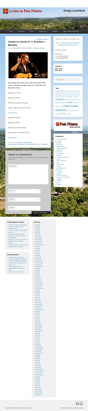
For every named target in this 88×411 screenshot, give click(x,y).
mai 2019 (37, 382)
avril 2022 (37, 319)
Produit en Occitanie (62, 175)
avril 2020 (37, 362)
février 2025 (38, 257)
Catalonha (62, 93)
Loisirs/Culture (20, 144)
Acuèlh (11, 31)
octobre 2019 (38, 373)
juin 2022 (37, 315)
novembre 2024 (39, 262)
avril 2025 (37, 253)
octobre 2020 (38, 351)
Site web (11, 207)
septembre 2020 (39, 353)
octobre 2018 (38, 394)
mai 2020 (37, 360)
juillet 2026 (37, 226)
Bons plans (59, 144)
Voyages (59, 184)
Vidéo (58, 182)
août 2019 (37, 376)
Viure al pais (67, 113)
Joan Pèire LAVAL (27, 48)
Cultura (74, 93)
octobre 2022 (38, 308)
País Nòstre (21, 31)
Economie (59, 151)
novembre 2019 (39, 371)
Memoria (59, 166)
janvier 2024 (38, 281)
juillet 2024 (37, 270)
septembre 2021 (39, 331)
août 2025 (37, 246)
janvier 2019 (38, 389)
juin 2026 (37, 228)
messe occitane (77, 99)
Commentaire (12, 166)
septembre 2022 (39, 310)
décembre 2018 (39, 391)
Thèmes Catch (79, 408)
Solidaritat (59, 179)
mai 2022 (37, 317)
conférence (70, 93)
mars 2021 (37, 342)
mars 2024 (37, 277)
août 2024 (37, 268)
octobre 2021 (38, 329)
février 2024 (38, 279)
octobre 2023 (38, 286)
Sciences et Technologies (63, 177)
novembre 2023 (39, 284)
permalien (44, 144)
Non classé (59, 170)
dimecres (78, 93)
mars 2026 (37, 234)
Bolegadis (63, 91)
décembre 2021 (39, 326)
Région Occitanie (75, 110)
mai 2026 (37, 230)
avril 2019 (37, 384)
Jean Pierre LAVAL (68, 96)
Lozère (68, 99)
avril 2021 (37, 340)
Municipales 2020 (63, 102)
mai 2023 (37, 295)
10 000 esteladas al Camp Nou (16, 257)
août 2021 (37, 333)
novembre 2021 (39, 328)
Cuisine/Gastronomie (62, 148)
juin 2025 (37, 250)
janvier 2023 (38, 302)
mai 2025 (37, 252)
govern (56, 96)
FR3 (66, 95)
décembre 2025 (39, 239)
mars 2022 (37, 320)
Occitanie (60, 106)
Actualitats (55, 31)
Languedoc (59, 99)
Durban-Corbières (59, 95)
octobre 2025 (38, 243)
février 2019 (38, 387)
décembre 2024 (39, 261)
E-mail (11, 199)
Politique (59, 173)
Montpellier (57, 102)
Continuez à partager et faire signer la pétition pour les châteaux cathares (17, 226)
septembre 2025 (39, 244)
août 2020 (37, 355)
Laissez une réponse (39, 48)
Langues (13, 144)
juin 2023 (37, 293)
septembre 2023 (39, 288)
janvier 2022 (38, 324)
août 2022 (37, 311)
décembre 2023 (39, 282)
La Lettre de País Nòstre (63, 157)
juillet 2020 (37, 356)
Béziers (66, 91)
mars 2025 (37, 255)
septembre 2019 (39, 374)
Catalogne (57, 93)
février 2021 (38, 344)
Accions (32, 31)
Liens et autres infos (62, 160)
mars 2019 (37, 385)
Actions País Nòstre (62, 139)
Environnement (60, 153)
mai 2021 (37, 338)
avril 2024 (37, 275)
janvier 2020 (38, 367)
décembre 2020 (39, 347)
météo (70, 102)
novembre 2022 (39, 306)
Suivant (46, 39)
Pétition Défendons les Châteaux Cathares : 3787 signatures (17, 235)
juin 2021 (37, 337)
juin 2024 (37, 272)
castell (78, 91)
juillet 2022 (37, 313)
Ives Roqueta (61, 96)
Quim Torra (69, 110)
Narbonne (75, 102)
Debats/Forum (43, 31)
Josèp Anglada (76, 96)
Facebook (56, 69)
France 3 (70, 95)
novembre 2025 (39, 241)
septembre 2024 (39, 266)
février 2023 (38, 300)
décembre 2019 (39, 369)
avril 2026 (37, 232)
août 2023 (37, 290)
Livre (58, 162)
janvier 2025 (38, 259)
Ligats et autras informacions (71, 31)
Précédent (38, 39)
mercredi (72, 99)
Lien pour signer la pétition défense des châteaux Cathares (17, 241)
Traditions (59, 180)
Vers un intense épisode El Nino (16, 272)
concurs (66, 93)
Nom (10, 190)
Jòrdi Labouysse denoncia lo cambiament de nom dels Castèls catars (16, 268)
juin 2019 (37, 380)
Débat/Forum (60, 150)
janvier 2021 (38, 346)
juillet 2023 (37, 291)
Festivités (59, 155)
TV (64, 114)
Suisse (56, 113)
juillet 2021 (37, 335)
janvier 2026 (38, 237)
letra (66, 99)
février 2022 (38, 322)
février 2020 (38, 365)
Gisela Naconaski (75, 95)
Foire (64, 95)
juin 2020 (37, 358)
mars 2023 (37, 299)
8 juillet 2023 (57, 91)
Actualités (26, 142)
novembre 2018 (39, 393)
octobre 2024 (38, 264)
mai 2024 (37, 273)
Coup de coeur (60, 146)
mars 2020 (37, 364)
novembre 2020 (39, 349)
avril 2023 (37, 297)
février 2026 (38, 235)
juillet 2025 (37, 248)
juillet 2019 (37, 378)
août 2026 (37, 225)
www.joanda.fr (12, 113)
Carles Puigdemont (72, 91)
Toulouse (60, 113)
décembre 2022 (39, 304)
